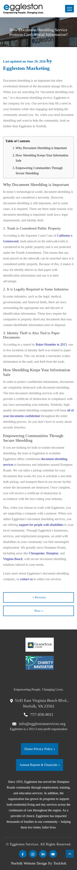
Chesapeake (37, 553)
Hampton (52, 553)
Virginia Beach (13, 559)
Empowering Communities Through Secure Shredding (39, 170)
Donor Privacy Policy (38, 749)
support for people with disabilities (41, 524)
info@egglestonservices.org (42, 723)
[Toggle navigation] (69, 8)
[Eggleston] (23, 8)
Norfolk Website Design (29, 863)
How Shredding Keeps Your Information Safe (42, 158)
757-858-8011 (41, 714)
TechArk (59, 863)
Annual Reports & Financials (38, 765)
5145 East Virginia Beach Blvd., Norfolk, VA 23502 (41, 703)
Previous (40, 597)
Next (37, 610)
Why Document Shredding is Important (41, 148)
